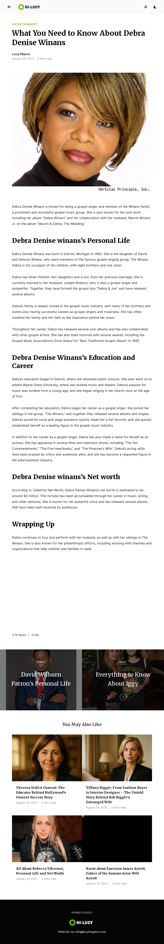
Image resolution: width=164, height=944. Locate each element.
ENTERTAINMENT (24, 24)
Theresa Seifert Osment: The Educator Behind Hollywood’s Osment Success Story (41, 792)
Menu (9, 7)
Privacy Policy (82, 912)
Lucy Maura (21, 54)
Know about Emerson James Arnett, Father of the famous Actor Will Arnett (116, 873)
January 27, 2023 (26, 878)
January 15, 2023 (96, 883)
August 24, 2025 (26, 802)
